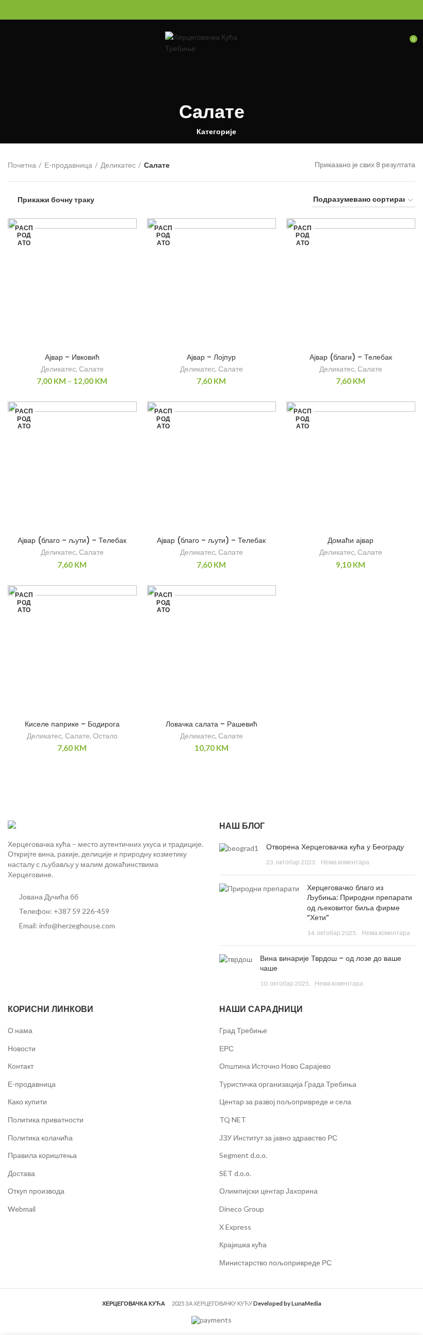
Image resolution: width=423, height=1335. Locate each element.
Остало (105, 735)
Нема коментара (345, 862)
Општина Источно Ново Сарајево (275, 1065)
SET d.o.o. (235, 1173)
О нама (20, 1030)
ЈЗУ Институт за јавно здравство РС (278, 1137)
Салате (91, 368)
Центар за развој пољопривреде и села (285, 1101)
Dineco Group (241, 1208)
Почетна (22, 164)
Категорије (216, 131)
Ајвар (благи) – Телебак (351, 357)
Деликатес (118, 164)
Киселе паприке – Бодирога (72, 724)
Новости (22, 1048)
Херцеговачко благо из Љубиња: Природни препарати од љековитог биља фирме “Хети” (359, 902)
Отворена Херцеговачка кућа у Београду (335, 847)
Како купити (27, 1101)
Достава (21, 1173)
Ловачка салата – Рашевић (211, 724)
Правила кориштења (42, 1155)
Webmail (22, 1208)
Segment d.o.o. (243, 1155)
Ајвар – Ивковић (72, 357)
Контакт (21, 1065)
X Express (235, 1227)
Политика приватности (46, 1119)
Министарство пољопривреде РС (275, 1262)
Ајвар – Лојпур (211, 357)
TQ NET (232, 1119)
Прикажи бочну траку (56, 199)
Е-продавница (68, 164)
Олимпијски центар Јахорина (268, 1190)
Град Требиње (243, 1030)
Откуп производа (36, 1190)
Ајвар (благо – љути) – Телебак (72, 540)
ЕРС (226, 1048)
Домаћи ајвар (350, 540)
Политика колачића (40, 1137)
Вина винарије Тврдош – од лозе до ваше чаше (330, 963)
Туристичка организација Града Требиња (287, 1084)
